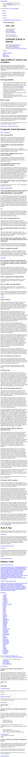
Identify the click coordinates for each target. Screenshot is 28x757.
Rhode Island (6, 640)
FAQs (4, 54)
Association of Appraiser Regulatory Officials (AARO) (12, 575)
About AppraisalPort (7, 53)
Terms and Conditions (14, 8)
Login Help (9, 4)
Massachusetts (6, 619)
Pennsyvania (5, 639)
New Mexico (6, 631)
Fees (1, 208)
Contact (4, 17)
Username (5, 3)
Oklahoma (5, 637)
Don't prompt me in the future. (8, 735)
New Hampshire (6, 628)
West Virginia (6, 651)
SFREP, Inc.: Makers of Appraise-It (8, 588)
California (5, 599)
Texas (4, 645)
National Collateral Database (6, 188)
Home (4, 10)
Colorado (5, 600)
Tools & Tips (5, 55)
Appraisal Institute (18, 568)
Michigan (5, 620)
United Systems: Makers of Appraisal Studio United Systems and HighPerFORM (14, 588)
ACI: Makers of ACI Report (20, 586)
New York (5, 632)
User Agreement (6, 662)
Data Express (3, 534)
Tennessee (5, 644)
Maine (4, 617)
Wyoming (5, 653)
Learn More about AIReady (6, 558)
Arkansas (5, 598)
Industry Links (6, 56)
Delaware (5, 603)
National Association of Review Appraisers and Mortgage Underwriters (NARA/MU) (12, 573)
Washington (5, 650)
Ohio (4, 635)
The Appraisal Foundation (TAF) (7, 567)
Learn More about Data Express (7, 545)
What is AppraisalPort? (5, 132)
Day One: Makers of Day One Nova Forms (13, 586)
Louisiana (5, 615)
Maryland (5, 618)
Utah (4, 646)
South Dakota (6, 643)
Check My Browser (5, 734)
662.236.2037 (13, 32)
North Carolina (6, 633)
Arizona (4, 597)
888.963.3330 (15, 46)
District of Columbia (7, 604)
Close (2, 736)
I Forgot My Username (5, 696)
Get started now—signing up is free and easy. (10, 126)
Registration (3, 257)
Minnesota (5, 621)
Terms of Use (6, 660)
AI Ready (3, 297)
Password (7, 4)
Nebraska (5, 626)
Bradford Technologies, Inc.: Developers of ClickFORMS (11, 585)
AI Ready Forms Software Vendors (8, 581)
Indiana (4, 611)
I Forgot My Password (5, 688)
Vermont (5, 647)
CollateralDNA (19, 657)
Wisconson (5, 652)
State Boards (3, 592)
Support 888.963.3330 (12, 20)
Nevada (4, 627)
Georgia (4, 606)
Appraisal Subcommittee (19, 567)
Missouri (5, 624)
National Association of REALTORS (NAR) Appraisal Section (11, 577)
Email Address (4, 702)
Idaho (4, 608)
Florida (4, 605)
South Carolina (6, 641)
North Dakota (6, 634)
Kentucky (5, 614)
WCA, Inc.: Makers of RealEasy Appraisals (13, 590)
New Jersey (5, 630)
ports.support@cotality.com (15, 44)
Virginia (4, 648)
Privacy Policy (6, 661)
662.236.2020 (12, 31)
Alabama (5, 594)
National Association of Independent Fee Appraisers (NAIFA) (13, 569)
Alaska (4, 595)
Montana (5, 625)
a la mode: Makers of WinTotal (12, 584)
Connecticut (5, 601)
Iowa (4, 612)
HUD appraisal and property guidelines (14, 567)
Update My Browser (5, 755)
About (4, 13)
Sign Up (5, 15)
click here (20, 86)
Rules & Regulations (7, 663)
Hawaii (4, 607)
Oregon (4, 638)
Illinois (4, 610)
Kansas (4, 613)
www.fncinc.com (14, 36)
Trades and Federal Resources (7, 564)
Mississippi (5, 623)
